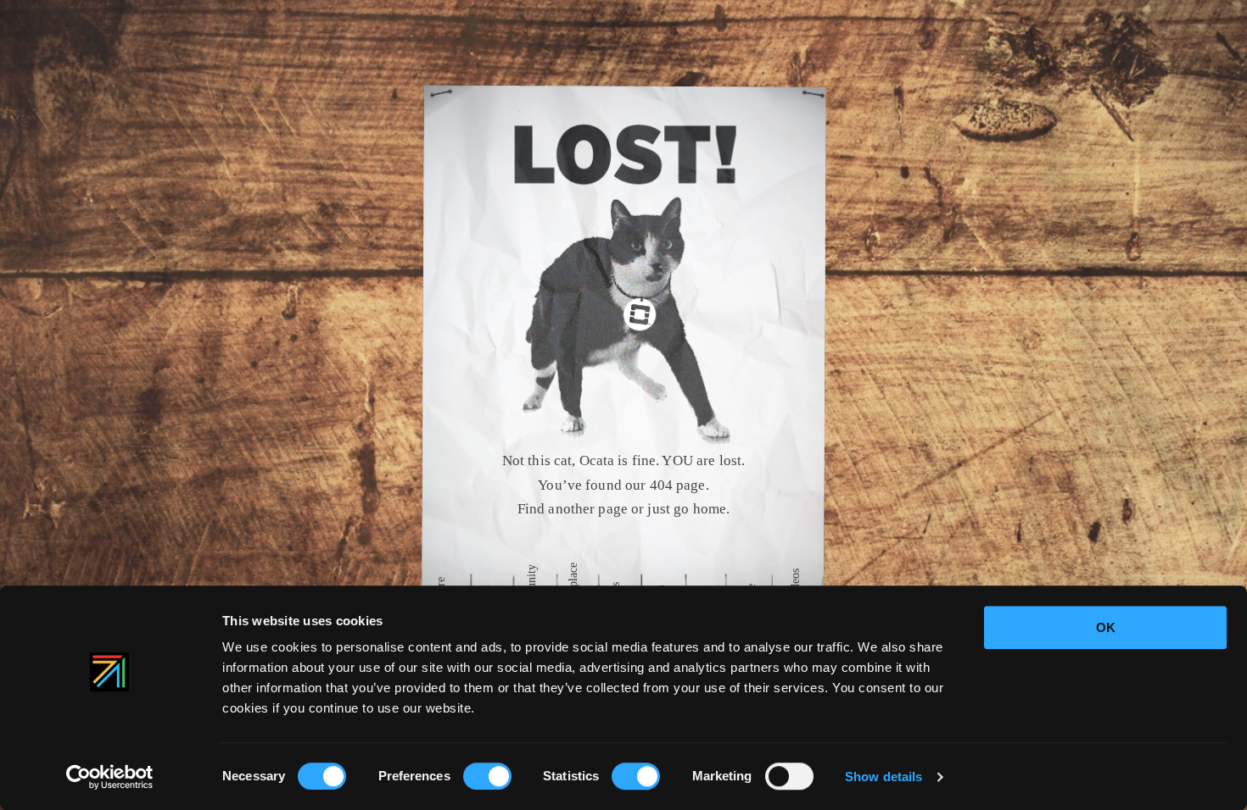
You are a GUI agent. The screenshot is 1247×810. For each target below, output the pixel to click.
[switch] (487, 776)
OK (1106, 627)
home (715, 509)
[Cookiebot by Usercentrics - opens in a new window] (110, 777)
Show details (883, 776)
